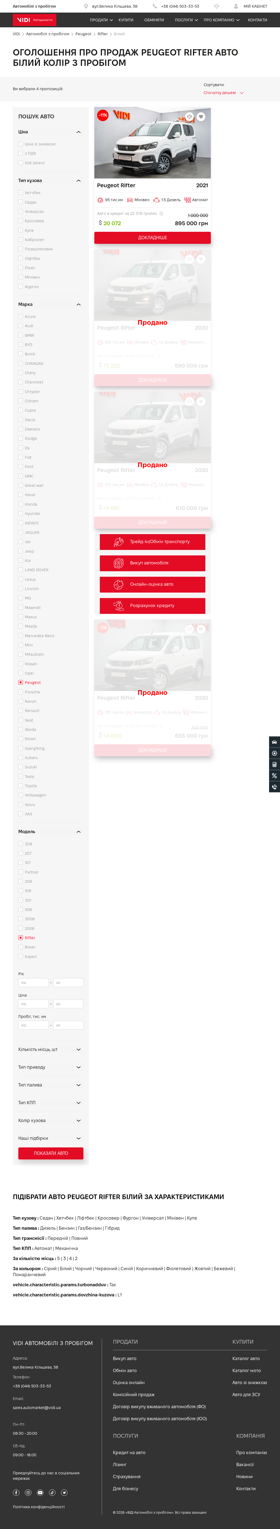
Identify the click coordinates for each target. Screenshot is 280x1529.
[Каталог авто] (274, 742)
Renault (32, 710)
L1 (120, 1295)
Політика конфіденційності (39, 1507)
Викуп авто (124, 1358)
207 (28, 853)
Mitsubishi (34, 654)
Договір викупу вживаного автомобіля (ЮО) (160, 1418)
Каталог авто (246, 1358)
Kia (28, 560)
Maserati (33, 607)
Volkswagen (35, 795)
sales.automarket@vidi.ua (37, 1407)
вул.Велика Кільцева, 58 (35, 1367)
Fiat (28, 457)
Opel (29, 673)
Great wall (34, 485)
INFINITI (32, 523)
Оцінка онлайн (129, 1382)
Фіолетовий (178, 1268)
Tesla (29, 776)
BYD (28, 344)
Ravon (31, 701)
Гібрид (112, 1228)
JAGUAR (32, 532)
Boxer (30, 947)
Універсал (34, 211)
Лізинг (120, 1464)
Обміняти (154, 20)
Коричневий (149, 1268)
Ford (29, 466)
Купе (29, 230)
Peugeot (33, 682)
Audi (29, 326)
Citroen (32, 401)
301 (28, 900)
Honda (31, 504)
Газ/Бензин (90, 1228)
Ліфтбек (32, 258)
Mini (29, 645)
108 (28, 891)
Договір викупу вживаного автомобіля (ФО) (159, 1406)
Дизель (48, 1228)
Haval (30, 495)
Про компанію (219, 20)
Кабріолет (35, 240)
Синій (127, 1268)
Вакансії (245, 1464)
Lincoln (32, 589)
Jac (28, 542)
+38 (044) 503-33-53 (32, 1386)
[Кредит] (274, 775)
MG (28, 598)
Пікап (30, 268)
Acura (30, 316)
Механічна (66, 1248)
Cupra (30, 410)
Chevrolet (34, 382)
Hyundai (32, 513)
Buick (30, 354)
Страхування (127, 1476)
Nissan (31, 664)
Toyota (31, 786)
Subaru (31, 757)
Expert (31, 956)
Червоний (106, 1268)
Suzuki (31, 767)
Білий (66, 1268)
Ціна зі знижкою (40, 144)
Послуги (184, 20)
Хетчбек (32, 193)
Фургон (32, 287)
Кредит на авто (129, 1452)
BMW (29, 335)
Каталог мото (246, 1370)
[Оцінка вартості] (274, 764)
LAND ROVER (36, 570)
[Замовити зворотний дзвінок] (274, 786)
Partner (32, 872)
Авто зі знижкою (249, 1382)
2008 (29, 928)
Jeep (29, 551)
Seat (29, 720)
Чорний (83, 1268)
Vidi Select (35, 163)
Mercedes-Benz (39, 636)
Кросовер (34, 221)
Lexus (30, 579)
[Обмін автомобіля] (274, 753)
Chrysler (32, 391)
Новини (244, 1476)
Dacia (30, 420)
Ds (27, 448)
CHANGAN (34, 363)
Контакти (257, 20)
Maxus (31, 617)
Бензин (67, 1228)
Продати (99, 20)
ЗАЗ (28, 814)
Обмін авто (125, 1370)
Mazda (31, 626)
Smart (30, 739)
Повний (79, 1238)
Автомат (43, 1248)
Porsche (32, 692)
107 (28, 862)
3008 (30, 919)
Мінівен (32, 277)
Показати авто (51, 1153)
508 (28, 909)
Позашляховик (39, 249)
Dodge (31, 438)
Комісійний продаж (133, 1394)
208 (28, 881)
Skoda (30, 729)
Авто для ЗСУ (246, 1394)
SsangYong (35, 748)
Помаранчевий (29, 1274)
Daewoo (32, 429)
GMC (29, 476)
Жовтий (202, 1268)
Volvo (30, 804)
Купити (126, 20)
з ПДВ (30, 153)
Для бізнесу (125, 1488)
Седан (31, 202)
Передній (58, 1238)
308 (28, 844)
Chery (30, 373)
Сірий (50, 1268)
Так (112, 1284)
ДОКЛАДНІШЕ (152, 237)
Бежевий (223, 1268)
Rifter (30, 938)
